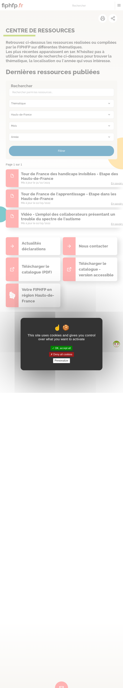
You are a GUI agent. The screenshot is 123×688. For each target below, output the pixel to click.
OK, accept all (62, 348)
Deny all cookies (62, 354)
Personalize (61, 360)
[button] (116, 344)
